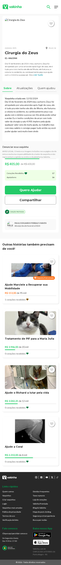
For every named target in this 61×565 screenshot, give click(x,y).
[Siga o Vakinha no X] (52, 477)
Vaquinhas (6, 495)
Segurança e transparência (44, 516)
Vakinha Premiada (40, 504)
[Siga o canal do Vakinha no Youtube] (47, 477)
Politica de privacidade (11, 512)
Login (4, 504)
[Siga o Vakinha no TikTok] (57, 477)
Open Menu (56, 7)
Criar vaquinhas (8, 499)
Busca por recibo (40, 520)
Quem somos (8, 491)
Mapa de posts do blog (42, 512)
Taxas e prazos (39, 495)
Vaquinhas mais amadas (12, 508)
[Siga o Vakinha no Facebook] (41, 477)
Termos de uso (8, 516)
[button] (30, 31)
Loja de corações (40, 499)
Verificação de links (10, 520)
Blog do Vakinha (39, 508)
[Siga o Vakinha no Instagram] (36, 477)
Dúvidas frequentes (41, 491)
